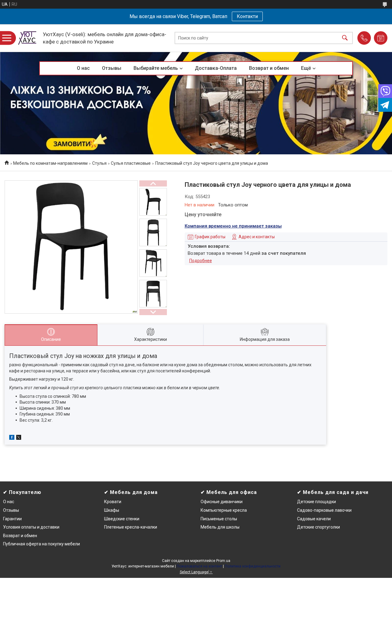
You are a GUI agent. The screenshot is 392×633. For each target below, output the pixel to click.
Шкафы (111, 510)
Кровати (112, 501)
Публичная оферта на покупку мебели (41, 543)
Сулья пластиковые (131, 163)
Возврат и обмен (269, 68)
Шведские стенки (121, 518)
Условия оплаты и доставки (31, 527)
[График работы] (380, 38)
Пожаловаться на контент (199, 566)
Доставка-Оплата (216, 68)
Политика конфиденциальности (253, 566)
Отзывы (111, 68)
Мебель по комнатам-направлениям (50, 163)
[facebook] (11, 438)
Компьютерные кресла (224, 510)
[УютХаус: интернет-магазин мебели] (27, 38)
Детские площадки (316, 501)
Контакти (247, 16)
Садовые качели (314, 518)
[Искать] (344, 38)
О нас (83, 68)
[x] (18, 438)
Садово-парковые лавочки (324, 510)
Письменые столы (219, 518)
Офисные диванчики (222, 501)
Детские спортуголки (318, 527)
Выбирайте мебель (156, 68)
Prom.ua (223, 561)
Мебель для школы (220, 527)
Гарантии (12, 518)
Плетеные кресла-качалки (130, 527)
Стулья (99, 163)
